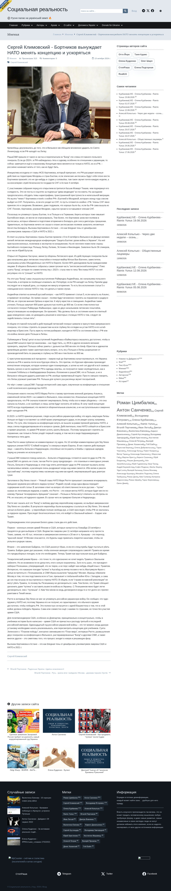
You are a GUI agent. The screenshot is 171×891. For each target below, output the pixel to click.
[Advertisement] (140, 180)
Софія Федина (141, 467)
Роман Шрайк (135, 480)
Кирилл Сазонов (144, 457)
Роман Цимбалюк (135, 402)
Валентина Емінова (138, 431)
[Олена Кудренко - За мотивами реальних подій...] (14, 831)
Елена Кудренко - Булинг (59, 770)
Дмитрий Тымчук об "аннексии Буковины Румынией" (94, 771)
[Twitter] (148, 10)
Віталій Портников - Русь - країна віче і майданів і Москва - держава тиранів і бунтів (71, 673)
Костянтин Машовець (93, 835)
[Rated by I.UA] (144, 858)
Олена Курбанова (142, 419)
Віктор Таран (122, 454)
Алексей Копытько (127, 424)
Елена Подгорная (144, 67)
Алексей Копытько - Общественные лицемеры (140, 139)
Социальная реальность (37, 9)
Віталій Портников (126, 427)
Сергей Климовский (19, 62)
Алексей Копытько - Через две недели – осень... (141, 113)
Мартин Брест (128, 457)
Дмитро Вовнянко (87, 819)
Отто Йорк (124, 54)
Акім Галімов (144, 477)
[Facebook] (153, 10)
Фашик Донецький (135, 460)
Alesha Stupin (155, 467)
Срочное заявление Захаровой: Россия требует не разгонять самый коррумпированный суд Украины (23, 736)
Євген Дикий (122, 483)
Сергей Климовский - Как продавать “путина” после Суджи (94, 735)
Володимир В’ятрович (96, 803)
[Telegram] (144, 10)
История (124, 381)
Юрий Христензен (138, 438)
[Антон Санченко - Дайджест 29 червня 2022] (14, 821)
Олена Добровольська (144, 447)
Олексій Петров (136, 441)
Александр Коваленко (139, 454)
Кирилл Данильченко (94, 825)
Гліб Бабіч (150, 444)
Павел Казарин (150, 451)
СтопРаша (124, 67)
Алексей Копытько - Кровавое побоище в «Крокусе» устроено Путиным (36, 811)
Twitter (109, 874)
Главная (57, 34)
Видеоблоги (125, 372)
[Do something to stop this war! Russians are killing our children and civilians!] (6, 6)
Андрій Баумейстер (125, 467)
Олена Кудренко (127, 61)
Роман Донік (132, 477)
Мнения (69, 34)
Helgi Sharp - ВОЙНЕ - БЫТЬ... (23, 770)
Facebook (152, 874)
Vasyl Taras (152, 464)
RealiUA (123, 74)
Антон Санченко (59, 734)
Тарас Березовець (150, 480)
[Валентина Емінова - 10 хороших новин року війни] (14, 800)
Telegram (66, 874)
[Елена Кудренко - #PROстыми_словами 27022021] (14, 841)
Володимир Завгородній (95, 830)
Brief (122, 362)
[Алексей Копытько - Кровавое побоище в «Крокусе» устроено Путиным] (14, 810)
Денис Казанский (136, 444)
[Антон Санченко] (59, 721)
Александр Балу (134, 451)
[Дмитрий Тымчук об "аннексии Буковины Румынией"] (94, 756)
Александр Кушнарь (125, 473)
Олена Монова (149, 470)
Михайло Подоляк (144, 473)
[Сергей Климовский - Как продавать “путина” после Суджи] (94, 721)
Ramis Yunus (148, 424)
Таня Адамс (141, 54)
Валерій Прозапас (90, 841)
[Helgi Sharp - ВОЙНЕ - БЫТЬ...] (23, 756)
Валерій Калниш (134, 470)
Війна (122, 378)
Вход (134, 11)
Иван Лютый (144, 427)
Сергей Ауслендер (139, 434)
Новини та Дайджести (130, 359)
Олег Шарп (147, 61)
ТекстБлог (125, 365)
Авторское (125, 375)
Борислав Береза (124, 447)
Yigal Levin (121, 470)
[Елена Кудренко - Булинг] (59, 756)
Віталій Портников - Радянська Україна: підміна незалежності (37, 669)
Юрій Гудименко (139, 464)
